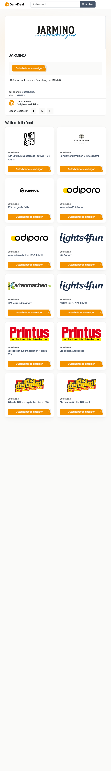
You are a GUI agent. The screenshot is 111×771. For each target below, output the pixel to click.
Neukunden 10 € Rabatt (72, 207)
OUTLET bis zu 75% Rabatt (73, 303)
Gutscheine (28, 91)
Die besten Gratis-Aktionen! (75, 402)
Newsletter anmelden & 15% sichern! (79, 155)
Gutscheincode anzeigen (29, 68)
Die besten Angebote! (72, 350)
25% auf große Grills (18, 207)
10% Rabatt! (66, 255)
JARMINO (20, 95)
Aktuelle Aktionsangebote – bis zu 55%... (29, 402)
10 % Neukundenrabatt (20, 303)
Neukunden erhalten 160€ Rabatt (25, 255)
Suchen (89, 4)
